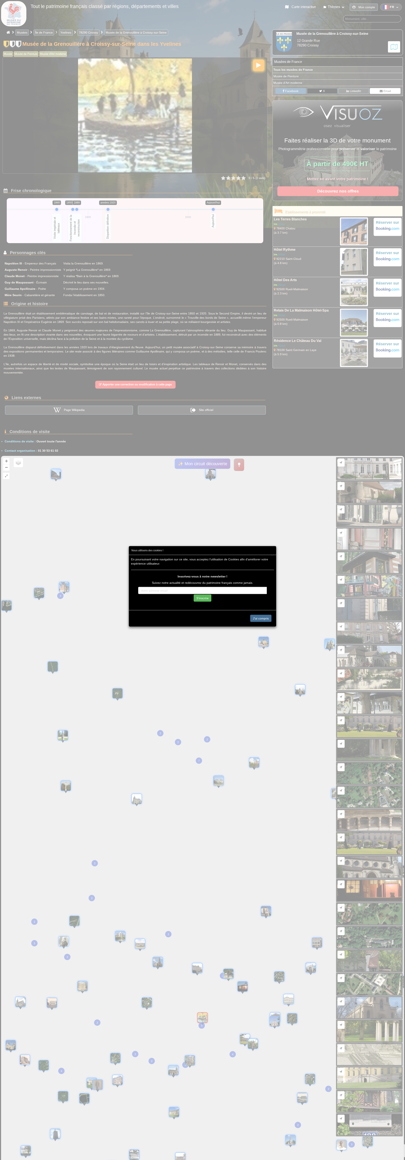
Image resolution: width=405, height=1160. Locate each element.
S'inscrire (202, 598)
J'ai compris (261, 618)
